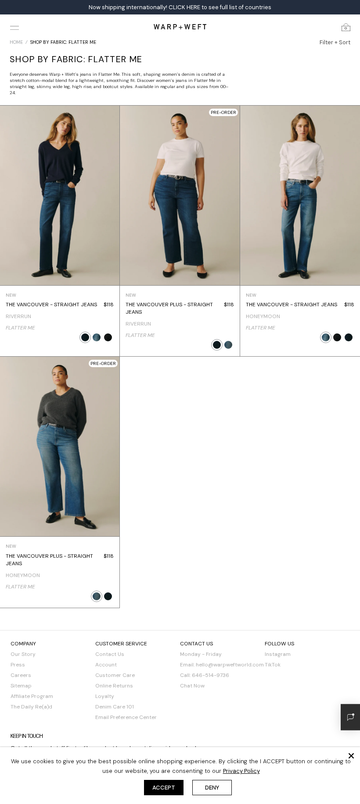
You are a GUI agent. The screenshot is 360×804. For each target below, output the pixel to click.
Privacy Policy (241, 771)
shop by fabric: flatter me (63, 42)
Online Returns (114, 685)
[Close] (351, 755)
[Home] (180, 26)
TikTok (273, 664)
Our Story (23, 654)
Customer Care (115, 675)
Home (16, 42)
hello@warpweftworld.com (230, 664)
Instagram (278, 654)
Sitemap (21, 685)
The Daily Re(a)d (31, 706)
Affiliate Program (32, 696)
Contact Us (109, 654)
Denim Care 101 (114, 706)
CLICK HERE (184, 7)
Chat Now (192, 685)
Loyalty (104, 696)
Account (106, 664)
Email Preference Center (126, 717)
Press (18, 664)
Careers (21, 675)
